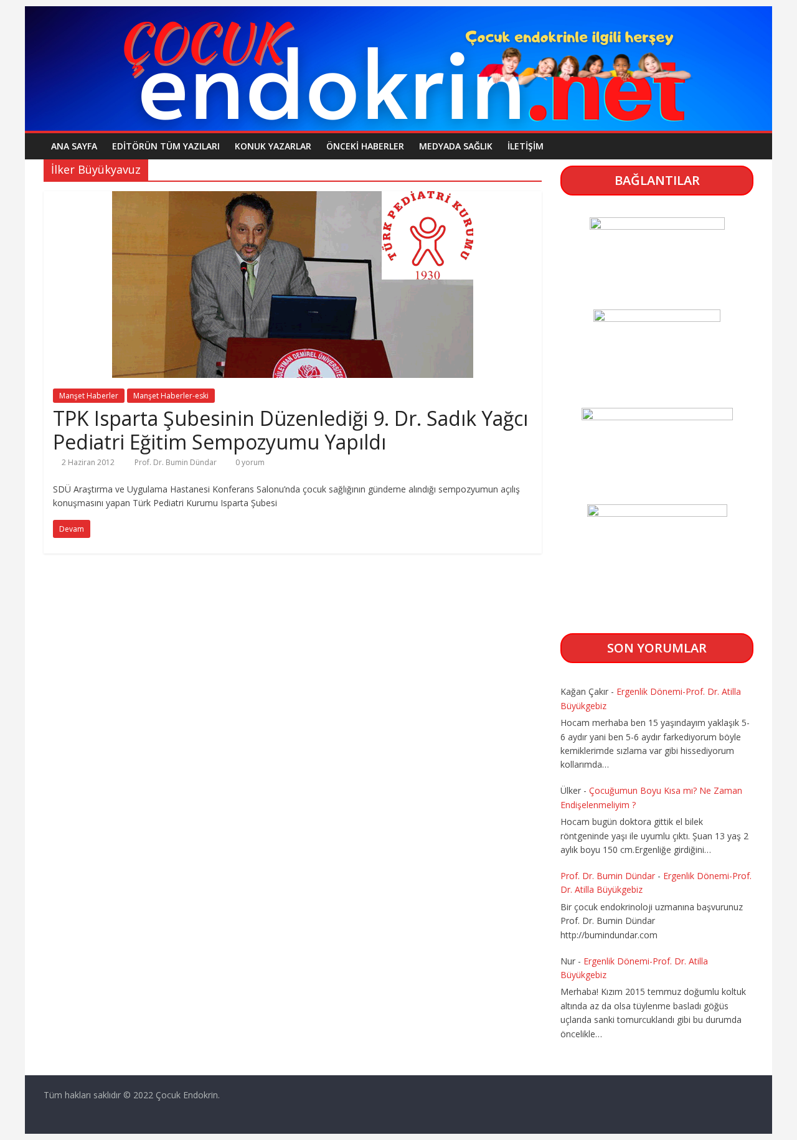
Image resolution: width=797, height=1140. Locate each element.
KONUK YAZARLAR (273, 146)
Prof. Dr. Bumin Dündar (176, 462)
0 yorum (249, 462)
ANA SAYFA (74, 146)
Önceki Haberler (365, 146)
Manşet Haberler (88, 395)
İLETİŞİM (525, 146)
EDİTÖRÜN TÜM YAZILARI (166, 146)
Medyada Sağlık (456, 146)
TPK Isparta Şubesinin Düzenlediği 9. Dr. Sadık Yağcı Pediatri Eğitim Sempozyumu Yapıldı (290, 430)
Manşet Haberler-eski (171, 395)
